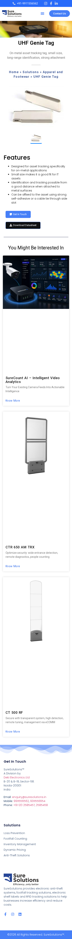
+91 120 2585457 (24, 805)
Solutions (31, 72)
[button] (42, 13)
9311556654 (37, 801)
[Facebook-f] (5, 914)
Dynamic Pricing (15, 850)
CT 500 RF (14, 712)
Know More (13, 400)
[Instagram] (12, 914)
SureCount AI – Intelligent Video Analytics (33, 380)
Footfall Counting (15, 839)
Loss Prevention (14, 833)
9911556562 (21, 801)
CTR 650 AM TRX (20, 547)
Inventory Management (20, 844)
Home (14, 72)
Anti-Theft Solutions (17, 855)
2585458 (42, 805)
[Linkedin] (20, 914)
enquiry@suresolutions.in (29, 797)
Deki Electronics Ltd (17, 777)
